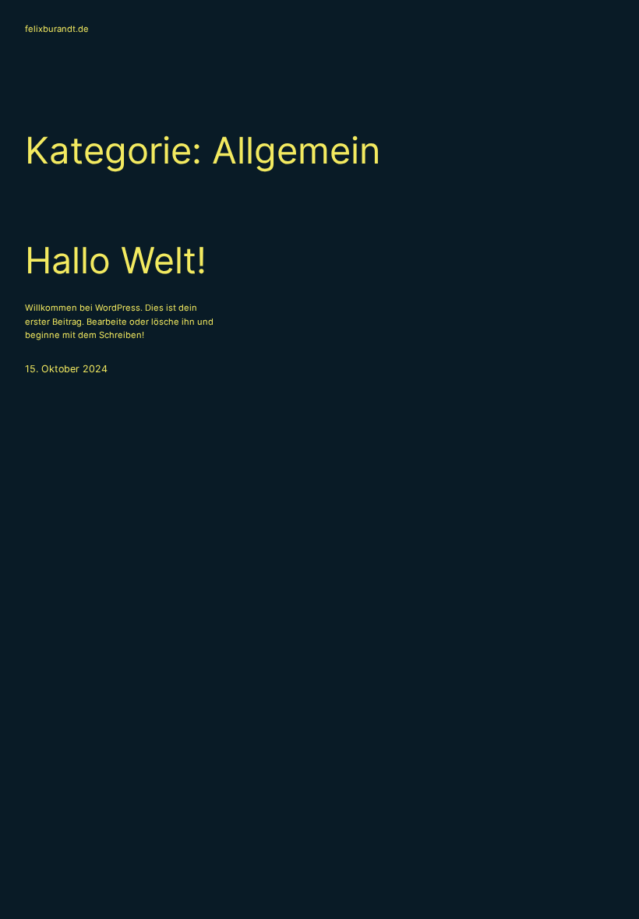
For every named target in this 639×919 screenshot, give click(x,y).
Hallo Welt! (116, 260)
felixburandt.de (57, 28)
